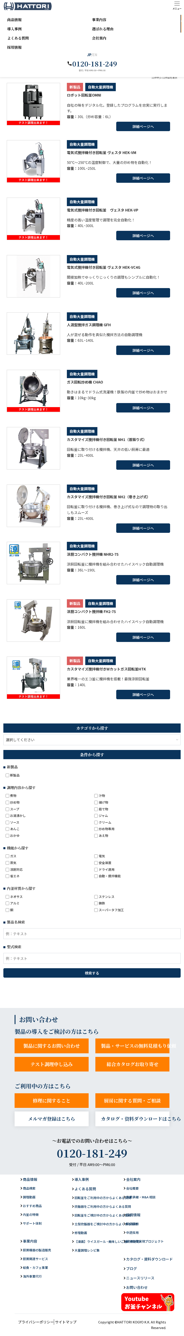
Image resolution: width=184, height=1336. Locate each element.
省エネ (15, 876)
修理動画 (80, 1232)
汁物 (102, 796)
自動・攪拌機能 (110, 876)
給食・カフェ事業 (35, 1267)
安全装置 (105, 863)
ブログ (131, 1268)
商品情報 (14, 19)
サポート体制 (32, 1223)
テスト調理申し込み (52, 1064)
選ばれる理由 (103, 28)
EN (94, 54)
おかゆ (15, 835)
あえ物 (103, 835)
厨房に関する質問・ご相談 (132, 1100)
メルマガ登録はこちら (51, 1118)
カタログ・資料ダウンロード (149, 1259)
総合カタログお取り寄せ (132, 1064)
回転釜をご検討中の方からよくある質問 (102, 1215)
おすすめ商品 (32, 1206)
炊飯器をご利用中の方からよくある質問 (102, 1206)
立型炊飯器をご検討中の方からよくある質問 (105, 1224)
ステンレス (106, 897)
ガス (13, 856)
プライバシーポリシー (36, 1322)
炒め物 (15, 802)
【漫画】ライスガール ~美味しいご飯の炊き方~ (108, 1241)
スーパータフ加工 (111, 910)
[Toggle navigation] (177, 5)
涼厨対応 (16, 869)
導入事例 (14, 28)
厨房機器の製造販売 (37, 1250)
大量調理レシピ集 (87, 1250)
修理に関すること (51, 1100)
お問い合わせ (182, 28)
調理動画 (29, 1197)
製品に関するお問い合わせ (51, 1045)
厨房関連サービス (35, 1259)
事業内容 (99, 19)
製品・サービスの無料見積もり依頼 (135, 1045)
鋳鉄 (102, 903)
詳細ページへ (143, 126)
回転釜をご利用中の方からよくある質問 (102, 1197)
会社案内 (99, 38)
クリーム (105, 822)
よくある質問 (18, 38)
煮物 (13, 796)
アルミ (15, 903)
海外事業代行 (32, 1276)
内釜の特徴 (31, 1214)
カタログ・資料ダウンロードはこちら (135, 1118)
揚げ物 (103, 802)
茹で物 (103, 809)
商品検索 (29, 1188)
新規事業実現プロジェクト (145, 1241)
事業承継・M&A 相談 (141, 1197)
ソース (14, 822)
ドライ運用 (106, 869)
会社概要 (132, 1188)
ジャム (103, 816)
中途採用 (132, 1232)
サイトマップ (66, 1322)
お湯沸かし (18, 816)
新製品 (15, 775)
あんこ (15, 829)
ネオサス (16, 897)
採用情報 (14, 47)
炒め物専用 (106, 829)
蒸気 (13, 863)
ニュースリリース (140, 1278)
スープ (14, 809)
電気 (102, 856)
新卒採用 (132, 1223)
